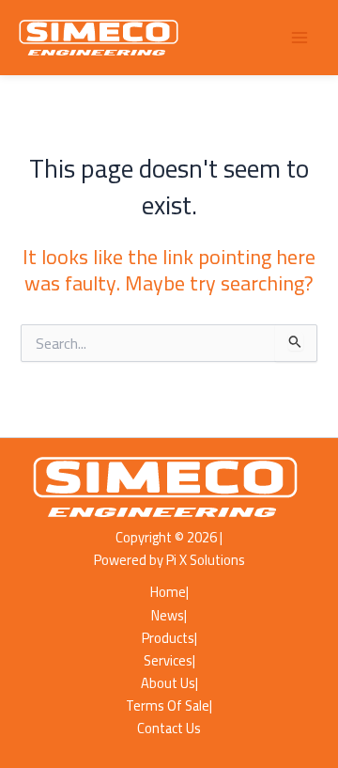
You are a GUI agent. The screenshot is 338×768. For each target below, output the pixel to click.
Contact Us (169, 728)
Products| (169, 638)
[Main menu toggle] (299, 37)
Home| (169, 592)
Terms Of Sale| (169, 706)
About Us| (169, 683)
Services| (169, 661)
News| (169, 615)
